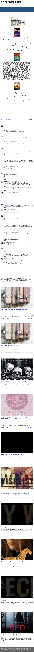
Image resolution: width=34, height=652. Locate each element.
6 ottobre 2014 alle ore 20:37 (10, 215)
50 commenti (7, 643)
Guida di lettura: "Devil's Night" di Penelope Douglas (14, 381)
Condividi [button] (30, 119)
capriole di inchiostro (6, 192)
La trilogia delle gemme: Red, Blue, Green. (11, 634)
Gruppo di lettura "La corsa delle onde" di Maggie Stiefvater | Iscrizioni (16, 562)
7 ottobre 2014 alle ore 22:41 (13, 258)
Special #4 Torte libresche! (7, 599)
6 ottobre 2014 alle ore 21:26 (14, 175)
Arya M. (4, 204)
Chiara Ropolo (5, 242)
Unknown (4, 224)
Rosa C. (4, 247)
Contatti (11, 4)
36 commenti (7, 534)
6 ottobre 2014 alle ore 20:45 (11, 224)
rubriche (10, 119)
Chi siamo (16, 4)
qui (26, 27)
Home (2, 4)
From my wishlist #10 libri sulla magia (10, 526)
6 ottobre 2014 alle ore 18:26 (14, 192)
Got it (19, 651)
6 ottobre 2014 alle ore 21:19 (14, 130)
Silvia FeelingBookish (6, 181)
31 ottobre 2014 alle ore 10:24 (14, 232)
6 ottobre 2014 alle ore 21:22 (14, 153)
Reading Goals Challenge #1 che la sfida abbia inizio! (14, 309)
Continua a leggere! (30, 318)
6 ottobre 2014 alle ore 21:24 (14, 166)
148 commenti (7, 318)
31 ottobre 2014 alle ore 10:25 (14, 262)
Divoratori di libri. (12, 2)
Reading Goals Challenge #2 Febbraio (10, 345)
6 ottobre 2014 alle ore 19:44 (11, 209)
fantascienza (7, 119)
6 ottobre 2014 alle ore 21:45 (11, 238)
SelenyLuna (5, 253)
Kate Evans (7, 130)
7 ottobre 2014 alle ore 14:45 (11, 253)
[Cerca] (30, 1)
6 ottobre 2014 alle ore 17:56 (14, 181)
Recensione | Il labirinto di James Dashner (11, 454)
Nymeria (4, 209)
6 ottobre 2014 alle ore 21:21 (14, 141)
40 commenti (7, 463)
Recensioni (6, 4)
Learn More (16, 651)
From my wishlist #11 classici (8, 490)
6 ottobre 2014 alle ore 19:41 (10, 204)
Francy (4, 215)
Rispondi (5, 146)
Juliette (4, 125)
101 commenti (7, 354)
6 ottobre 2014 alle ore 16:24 (10, 125)
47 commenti (7, 427)
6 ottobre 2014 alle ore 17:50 (10, 159)
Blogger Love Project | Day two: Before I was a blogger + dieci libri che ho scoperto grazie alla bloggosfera (16, 417)
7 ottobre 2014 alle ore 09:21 (12, 242)
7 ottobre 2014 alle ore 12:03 (10, 247)
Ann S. (4, 159)
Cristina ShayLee (5, 258)
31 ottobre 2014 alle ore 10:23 (14, 218)
